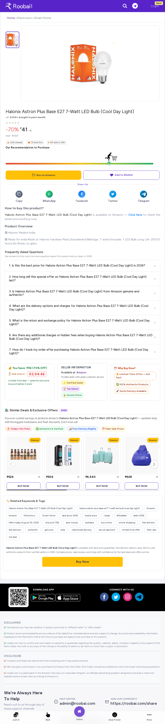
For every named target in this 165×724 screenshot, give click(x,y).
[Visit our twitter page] (115, 596)
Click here (135, 214)
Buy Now (23, 485)
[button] (154, 464)
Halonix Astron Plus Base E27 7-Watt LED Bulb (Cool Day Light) (48, 214)
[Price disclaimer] (30, 131)
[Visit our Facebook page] (104, 596)
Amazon (81, 372)
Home (11, 18)
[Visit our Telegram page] (139, 596)
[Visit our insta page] (127, 596)
